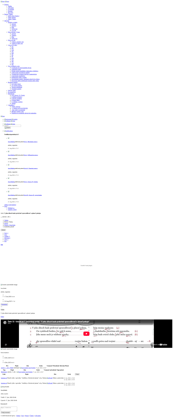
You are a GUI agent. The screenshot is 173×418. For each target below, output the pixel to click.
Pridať (77, 374)
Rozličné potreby (13, 82)
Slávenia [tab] (7, 238)
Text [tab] (5, 235)
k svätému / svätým (17, 102)
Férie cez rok (11, 40)
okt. (13, 61)
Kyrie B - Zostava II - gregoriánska (33, 195)
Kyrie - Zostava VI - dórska (31, 181)
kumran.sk (4, 378)
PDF (2, 244)
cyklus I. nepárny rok (18, 42)
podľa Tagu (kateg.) (13, 16)
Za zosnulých (12, 92)
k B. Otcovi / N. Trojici (18, 95)
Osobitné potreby (16, 89)
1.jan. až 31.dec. (12, 45)
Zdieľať (3, 230)
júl (12, 56)
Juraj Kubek (11, 141)
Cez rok (14, 30)
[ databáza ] (11, 105)
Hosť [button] (5, 206)
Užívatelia (11, 8)
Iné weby (10, 12)
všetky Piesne (12, 17)
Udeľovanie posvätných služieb (21, 72)
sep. (13, 59)
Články (32, 415)
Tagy (22, 415)
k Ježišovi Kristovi (17, 97)
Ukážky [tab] (7, 236)
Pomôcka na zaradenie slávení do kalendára (24, 113)
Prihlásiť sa (11, 208)
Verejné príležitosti (17, 87)
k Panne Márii (16, 100)
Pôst (13, 27)
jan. (13, 46)
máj (13, 53)
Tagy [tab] (6, 239)
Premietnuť (4, 304)
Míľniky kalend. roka (18, 111)
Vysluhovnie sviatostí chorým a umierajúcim (24, 74)
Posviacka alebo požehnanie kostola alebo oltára (25, 81)
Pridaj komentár (5, 412)
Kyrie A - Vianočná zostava (31, 168)
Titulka (10, 6)
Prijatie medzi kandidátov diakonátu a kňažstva (25, 71)
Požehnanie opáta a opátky (19, 77)
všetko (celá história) (10, 205)
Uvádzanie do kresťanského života (21, 68)
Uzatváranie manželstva (18, 76)
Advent (14, 24)
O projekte (11, 9)
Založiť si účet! (12, 209)
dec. (13, 64)
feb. (13, 48)
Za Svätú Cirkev (16, 84)
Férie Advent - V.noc (14, 32)
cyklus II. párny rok (17, 43)
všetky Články (12, 19)
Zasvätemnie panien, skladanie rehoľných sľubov (26, 79)
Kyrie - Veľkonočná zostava (31, 155)
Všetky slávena (16, 106)
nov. (13, 63)
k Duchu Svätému (17, 98)
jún (12, 55)
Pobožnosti (11, 93)
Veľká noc (14, 29)
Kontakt (10, 11)
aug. (13, 58)
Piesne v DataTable (9, 225)
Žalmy (2, 316)
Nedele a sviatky (12, 22)
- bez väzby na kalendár (18, 110)
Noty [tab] (6, 233)
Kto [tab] (5, 241)
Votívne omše (12, 90)
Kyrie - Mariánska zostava (30, 141)
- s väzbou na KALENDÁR (20, 108)
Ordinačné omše (16, 69)
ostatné (13, 103)
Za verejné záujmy (17, 85)
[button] (8, 131)
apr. (13, 51)
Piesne (6, 223)
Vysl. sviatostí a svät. (14, 66)
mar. (13, 50)
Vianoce (14, 25)
